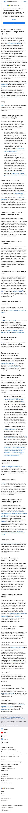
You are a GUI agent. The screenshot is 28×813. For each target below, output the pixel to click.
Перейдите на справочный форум (8, 749)
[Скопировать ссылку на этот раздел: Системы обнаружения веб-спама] (7, 597)
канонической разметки (13, 366)
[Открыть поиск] (21, 1)
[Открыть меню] (2, 1)
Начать (14, 23)
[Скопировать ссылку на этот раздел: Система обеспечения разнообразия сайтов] (19, 560)
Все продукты (4, 800)
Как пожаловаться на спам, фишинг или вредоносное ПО (14, 754)
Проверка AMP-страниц (6, 783)
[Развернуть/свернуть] (3, 26)
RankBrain (3, 483)
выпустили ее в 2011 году (7, 693)
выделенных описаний (18, 332)
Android (2, 791)
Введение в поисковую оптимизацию (9, 764)
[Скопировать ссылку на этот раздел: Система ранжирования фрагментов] (11, 463)
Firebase (3, 796)
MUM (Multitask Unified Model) (8, 320)
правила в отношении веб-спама (18, 613)
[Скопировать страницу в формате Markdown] (7, 34)
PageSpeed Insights (5, 780)
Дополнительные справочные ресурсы (10, 756)
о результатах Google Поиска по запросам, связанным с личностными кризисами (14, 150)
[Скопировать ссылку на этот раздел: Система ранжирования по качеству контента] (8, 644)
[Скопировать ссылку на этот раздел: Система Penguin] (13, 700)
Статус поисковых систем (7, 766)
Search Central (16, 2)
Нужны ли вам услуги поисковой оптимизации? (11, 762)
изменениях (4, 86)
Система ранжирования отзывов (9, 543)
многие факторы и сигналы (14, 43)
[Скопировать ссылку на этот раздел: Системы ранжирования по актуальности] (12, 243)
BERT (2, 105)
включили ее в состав (17, 661)
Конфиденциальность (18, 805)
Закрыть (14, 19)
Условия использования (6, 805)
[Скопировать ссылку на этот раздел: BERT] (6, 102)
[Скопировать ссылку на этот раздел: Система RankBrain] (16, 480)
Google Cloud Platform (6, 798)
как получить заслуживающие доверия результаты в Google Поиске (13, 533)
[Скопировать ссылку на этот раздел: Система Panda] (12, 685)
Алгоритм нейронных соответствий (10, 343)
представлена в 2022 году (17, 647)
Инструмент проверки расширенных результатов (12, 778)
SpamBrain (17, 616)
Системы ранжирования (7, 89)
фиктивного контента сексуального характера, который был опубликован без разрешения (14, 454)
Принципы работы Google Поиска (12, 97)
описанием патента (17, 291)
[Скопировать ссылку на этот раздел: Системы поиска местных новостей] (9, 304)
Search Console (4, 776)
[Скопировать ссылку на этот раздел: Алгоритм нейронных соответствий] (13, 339)
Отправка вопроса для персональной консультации (12, 751)
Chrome (3, 793)
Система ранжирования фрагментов (10, 466)
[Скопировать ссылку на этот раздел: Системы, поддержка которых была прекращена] (16, 629)
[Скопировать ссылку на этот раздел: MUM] (6, 317)
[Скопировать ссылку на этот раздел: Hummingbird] (11, 672)
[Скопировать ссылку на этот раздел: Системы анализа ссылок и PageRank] (6, 274)
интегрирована (5, 709)
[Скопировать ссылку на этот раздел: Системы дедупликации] (20, 180)
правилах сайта (22, 720)
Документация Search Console (8, 768)
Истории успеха (4, 770)
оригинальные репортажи (7, 363)
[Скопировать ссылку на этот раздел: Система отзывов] (15, 540)
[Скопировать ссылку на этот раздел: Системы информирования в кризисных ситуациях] (18, 118)
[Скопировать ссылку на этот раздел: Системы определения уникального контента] (19, 355)
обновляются (10, 618)
